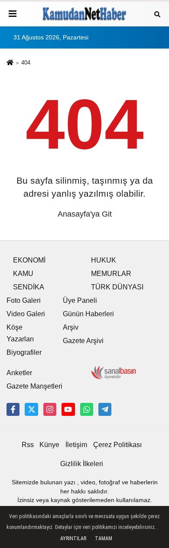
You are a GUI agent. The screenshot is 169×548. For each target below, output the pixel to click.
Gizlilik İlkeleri (81, 463)
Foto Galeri (23, 300)
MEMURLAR (111, 273)
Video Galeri (25, 314)
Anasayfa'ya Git (85, 214)
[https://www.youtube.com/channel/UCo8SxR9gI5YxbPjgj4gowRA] (68, 409)
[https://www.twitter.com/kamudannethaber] (31, 409)
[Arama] (157, 13)
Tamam (103, 538)
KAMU (23, 273)
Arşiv (70, 327)
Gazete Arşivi (83, 340)
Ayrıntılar (73, 538)
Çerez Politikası (117, 444)
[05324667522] (86, 409)
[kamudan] (104, 409)
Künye (49, 444)
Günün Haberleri (88, 314)
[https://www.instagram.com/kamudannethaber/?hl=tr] (49, 409)
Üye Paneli (80, 300)
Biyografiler (24, 352)
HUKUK (103, 260)
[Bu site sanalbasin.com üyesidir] (113, 372)
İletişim (76, 444)
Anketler (19, 372)
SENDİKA (28, 287)
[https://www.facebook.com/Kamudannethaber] (13, 409)
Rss (28, 444)
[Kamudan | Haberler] (84, 14)
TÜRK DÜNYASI (117, 287)
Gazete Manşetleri (34, 386)
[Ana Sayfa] (9, 63)
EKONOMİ (29, 260)
